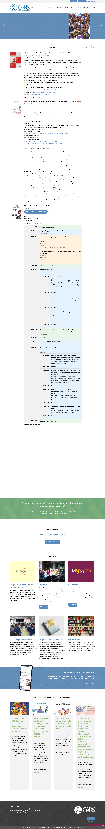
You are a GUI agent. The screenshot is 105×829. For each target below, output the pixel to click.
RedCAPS (43, 584)
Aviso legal (25, 827)
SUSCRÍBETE (73, 604)
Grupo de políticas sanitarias (22, 639)
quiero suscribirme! (88, 683)
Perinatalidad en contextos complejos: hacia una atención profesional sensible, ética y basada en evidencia (41, 727)
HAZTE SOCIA (43, 606)
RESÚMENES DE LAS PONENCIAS (36, 211)
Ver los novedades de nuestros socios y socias (84, 46)
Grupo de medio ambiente (50, 639)
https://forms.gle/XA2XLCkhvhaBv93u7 (47, 90)
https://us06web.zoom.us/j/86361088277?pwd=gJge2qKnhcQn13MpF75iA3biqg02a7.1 (47, 133)
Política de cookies (33, 827)
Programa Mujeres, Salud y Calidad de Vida (22, 586)
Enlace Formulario (36, 223)
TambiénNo (80, 827)
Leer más (14, 757)
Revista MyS (73, 584)
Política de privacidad (44, 827)
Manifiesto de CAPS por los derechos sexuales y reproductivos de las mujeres (19, 724)
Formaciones (74, 639)
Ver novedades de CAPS (88, 47)
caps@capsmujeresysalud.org (55, 513)
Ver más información (52, 541)
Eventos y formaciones (38, 738)
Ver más (92, 697)
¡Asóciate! (91, 818)
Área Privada (82, 1)
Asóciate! (73, 1)
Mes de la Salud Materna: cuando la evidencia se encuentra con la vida (63, 723)
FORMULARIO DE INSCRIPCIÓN (20, 29)
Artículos (14, 733)
